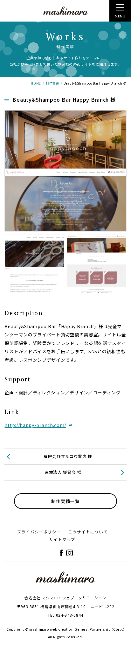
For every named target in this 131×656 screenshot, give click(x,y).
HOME (36, 83)
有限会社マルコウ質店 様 (68, 456)
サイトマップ (62, 539)
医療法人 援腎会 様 (63, 472)
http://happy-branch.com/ (35, 425)
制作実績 (52, 83)
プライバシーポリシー (39, 532)
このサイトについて (88, 532)
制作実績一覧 (65, 501)
